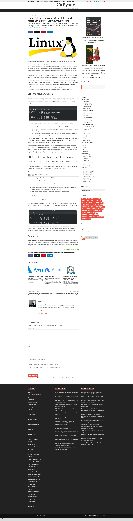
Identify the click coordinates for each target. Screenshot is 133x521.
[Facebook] (93, 1)
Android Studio (86, 128)
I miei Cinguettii (85, 81)
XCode (89, 218)
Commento (31, 328)
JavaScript (85, 135)
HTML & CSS (85, 133)
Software (74, 11)
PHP (84, 136)
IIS (95, 204)
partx (52, 252)
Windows (85, 151)
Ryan (37, 28)
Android (84, 144)
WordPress (84, 218)
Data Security (86, 177)
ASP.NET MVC (85, 202)
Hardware (66, 11)
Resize (60, 252)
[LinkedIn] (95, 1)
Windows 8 (96, 214)
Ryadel (38, 515)
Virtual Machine (69, 252)
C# (83, 131)
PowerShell (84, 210)
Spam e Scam (85, 181)
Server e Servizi (86, 174)
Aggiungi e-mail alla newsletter (38, 359)
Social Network (86, 179)
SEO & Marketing (86, 172)
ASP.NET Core (98, 200)
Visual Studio (84, 214)
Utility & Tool (47, 15)
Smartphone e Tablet (87, 106)
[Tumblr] (98, 1)
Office (93, 208)
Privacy (37, 1)
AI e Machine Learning (87, 126)
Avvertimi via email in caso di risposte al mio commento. (44, 367)
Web (82, 11)
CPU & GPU (85, 101)
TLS (97, 212)
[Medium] (97, 1)
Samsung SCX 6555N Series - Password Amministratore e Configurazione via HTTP (92, 410)
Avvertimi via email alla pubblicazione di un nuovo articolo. (45, 372)
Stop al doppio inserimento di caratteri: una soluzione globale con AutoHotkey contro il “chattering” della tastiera (65, 422)
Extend (33, 252)
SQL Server (89, 212)
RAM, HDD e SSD (86, 104)
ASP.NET (85, 129)
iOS (83, 145)
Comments (85, 231)
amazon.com (101, 77)
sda (63, 252)
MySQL (102, 206)
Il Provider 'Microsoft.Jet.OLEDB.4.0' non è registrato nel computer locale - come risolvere (92, 430)
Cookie (41, 1)
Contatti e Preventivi (48, 1)
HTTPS (92, 204)
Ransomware (95, 210)
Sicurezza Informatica (87, 176)
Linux (34, 15)
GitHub (83, 204)
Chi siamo (31, 11)
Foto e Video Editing (87, 162)
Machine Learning (85, 206)
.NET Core (87, 198)
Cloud (84, 169)
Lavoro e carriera (86, 122)
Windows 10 (84, 216)
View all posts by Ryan (44, 313)
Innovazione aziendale (87, 119)
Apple (88, 200)
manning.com (93, 77)
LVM (45, 252)
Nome (29, 346)
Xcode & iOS (85, 140)
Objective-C (88, 208)
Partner (73, 1)
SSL (94, 212)
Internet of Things (86, 120)
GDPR (101, 202)
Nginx (83, 208)
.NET (83, 198)
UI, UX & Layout (86, 165)
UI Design (84, 160)
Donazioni (69, 1)
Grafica (84, 163)
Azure (90, 202)
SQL (84, 138)
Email (30, 353)
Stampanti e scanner (87, 108)
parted (48, 252)
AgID (92, 198)
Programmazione (42, 11)
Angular (83, 200)
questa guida (65, 87)
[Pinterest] (102, 1)
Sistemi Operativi (55, 11)
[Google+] (89, 1)
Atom (83, 229)
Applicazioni (85, 154)
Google (87, 204)
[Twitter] (85, 1)
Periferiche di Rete (87, 102)
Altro (83, 97)
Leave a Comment (42, 28)
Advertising (63, 1)
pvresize (56, 252)
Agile (84, 112)
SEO (100, 210)
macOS (84, 149)
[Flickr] (104, 1)
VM (74, 252)
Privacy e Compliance (87, 171)
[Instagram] (100, 1)
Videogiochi (85, 158)
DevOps (84, 115)
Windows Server (92, 216)
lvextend (41, 252)
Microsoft (98, 206)
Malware (92, 206)
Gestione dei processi (87, 117)
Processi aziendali (86, 110)
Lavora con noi (57, 1)
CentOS (97, 202)
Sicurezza (84, 212)
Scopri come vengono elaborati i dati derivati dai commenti (64, 377)
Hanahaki (43, 515)
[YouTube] (87, 1)
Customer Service (86, 113)
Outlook (98, 208)
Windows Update (100, 216)
